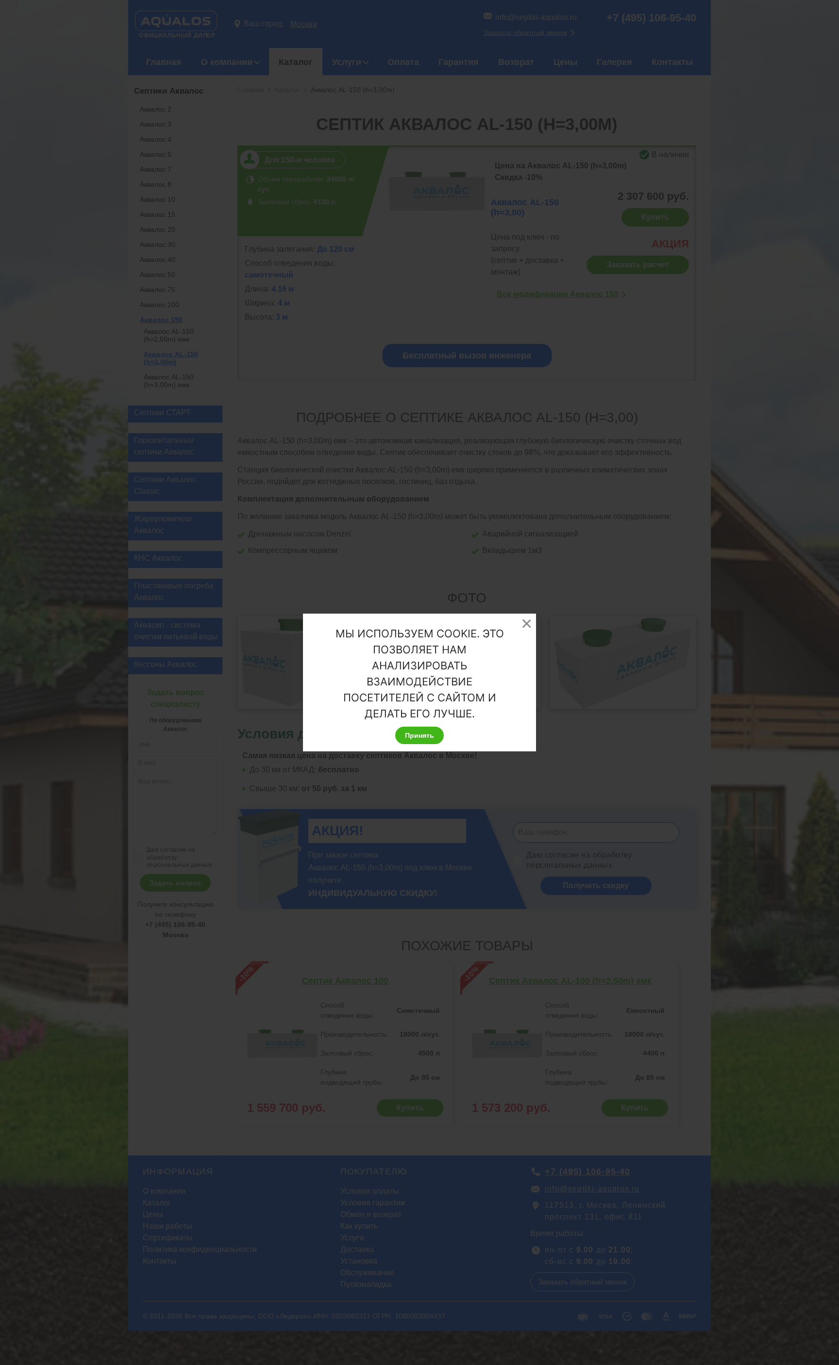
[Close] (526, 623)
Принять (419, 735)
